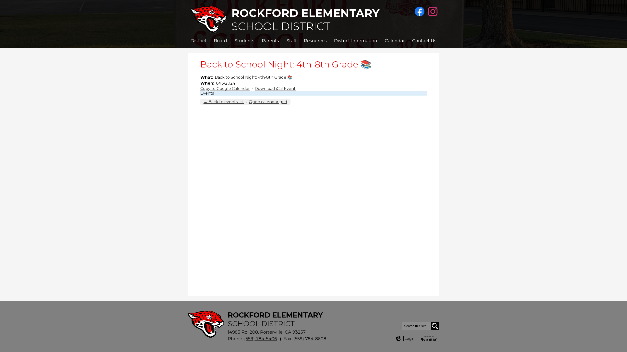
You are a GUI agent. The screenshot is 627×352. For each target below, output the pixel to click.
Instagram (433, 11)
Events (207, 93)
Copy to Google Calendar (225, 88)
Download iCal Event (275, 88)
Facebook (419, 11)
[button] (198, 41)
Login (404, 338)
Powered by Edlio (429, 338)
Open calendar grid (268, 101)
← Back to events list (224, 101)
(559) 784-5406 (260, 338)
